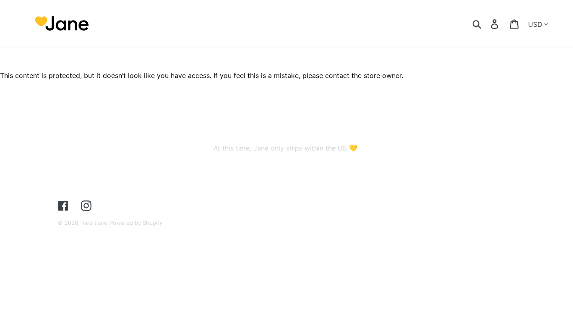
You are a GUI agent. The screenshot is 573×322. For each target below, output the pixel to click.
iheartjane (94, 222)
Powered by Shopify (135, 222)
